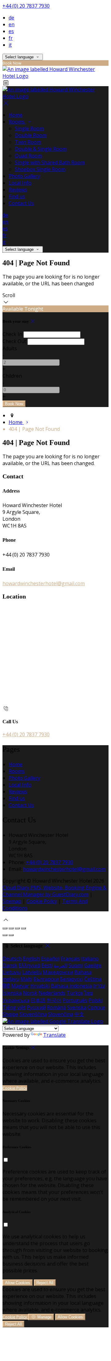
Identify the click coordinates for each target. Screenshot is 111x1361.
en (11, 24)
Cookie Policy (42, 901)
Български (46, 979)
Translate (54, 1034)
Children (12, 375)
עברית (99, 985)
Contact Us (21, 203)
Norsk (30, 992)
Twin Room (28, 142)
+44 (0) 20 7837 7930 (26, 5)
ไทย (88, 992)
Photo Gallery (24, 176)
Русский (36, 1007)
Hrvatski (40, 985)
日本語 (38, 1000)
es (11, 31)
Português (75, 1000)
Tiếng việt (14, 1007)
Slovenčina (60, 1014)
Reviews (18, 189)
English (31, 958)
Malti (26, 979)
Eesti (46, 965)
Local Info (20, 182)
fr (11, 38)
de (11, 17)
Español (50, 958)
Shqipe (10, 1014)
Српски (96, 1007)
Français (70, 958)
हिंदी (6, 985)
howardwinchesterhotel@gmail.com (43, 583)
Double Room (31, 135)
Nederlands (52, 992)
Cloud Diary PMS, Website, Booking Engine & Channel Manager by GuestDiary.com (54, 891)
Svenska (76, 1007)
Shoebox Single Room (40, 169)
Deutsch (12, 958)
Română (56, 1007)
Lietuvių (11, 972)
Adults (9, 348)
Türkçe (75, 992)
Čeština (92, 979)
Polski (95, 1000)
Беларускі (71, 979)
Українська (15, 1000)
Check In (12, 334)
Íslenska (12, 992)
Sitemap (11, 901)
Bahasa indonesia (71, 985)
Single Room (29, 128)
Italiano (90, 958)
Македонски (58, 972)
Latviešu (32, 972)
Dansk (9, 965)
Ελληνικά (29, 965)
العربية (60, 965)
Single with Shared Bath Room (50, 162)
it (10, 44)
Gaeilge (92, 965)
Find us (17, 196)
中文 (79, 1014)
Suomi (75, 965)
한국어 (54, 1000)
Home (16, 114)
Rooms (17, 121)
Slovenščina (33, 1014)
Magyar (20, 985)
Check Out (14, 341)
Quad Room (28, 155)
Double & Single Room (41, 148)
